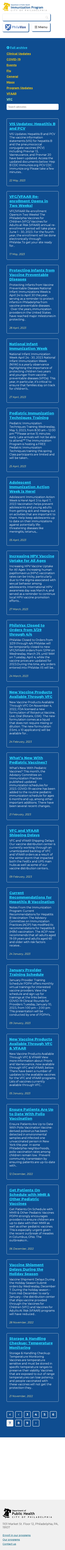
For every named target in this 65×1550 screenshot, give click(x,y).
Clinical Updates (19, 53)
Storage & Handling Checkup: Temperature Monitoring (31, 1343)
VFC (9, 99)
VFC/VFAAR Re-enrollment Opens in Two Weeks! (28, 201)
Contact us (9, 1544)
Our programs (11, 1539)
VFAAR (11, 93)
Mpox (11, 82)
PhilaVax (16, 27)
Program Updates (20, 88)
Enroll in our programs (17, 1535)
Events (12, 65)
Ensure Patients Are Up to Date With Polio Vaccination (31, 1114)
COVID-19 (14, 59)
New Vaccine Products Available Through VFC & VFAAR (30, 1043)
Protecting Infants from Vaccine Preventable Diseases (32, 274)
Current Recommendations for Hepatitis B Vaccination (31, 897)
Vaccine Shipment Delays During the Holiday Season (26, 1269)
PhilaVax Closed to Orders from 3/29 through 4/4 (27, 629)
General (12, 76)
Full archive (18, 47)
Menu (42, 27)
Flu (9, 70)
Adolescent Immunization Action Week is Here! (29, 486)
